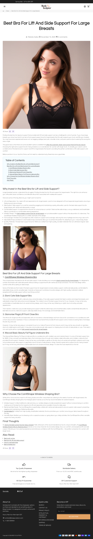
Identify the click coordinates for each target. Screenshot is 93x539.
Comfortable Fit (9, 411)
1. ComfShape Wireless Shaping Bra (19, 168)
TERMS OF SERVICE (45, 525)
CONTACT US (43, 508)
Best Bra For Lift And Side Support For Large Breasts (26, 11)
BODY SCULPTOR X (17, 535)
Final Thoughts (11, 178)
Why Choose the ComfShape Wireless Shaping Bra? (23, 176)
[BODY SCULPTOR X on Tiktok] (22, 491)
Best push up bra (9, 438)
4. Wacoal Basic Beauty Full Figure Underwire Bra (23, 174)
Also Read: (10, 180)
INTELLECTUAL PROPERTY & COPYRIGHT (43, 515)
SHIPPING (42, 522)
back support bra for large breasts (67, 280)
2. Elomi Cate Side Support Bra (17, 170)
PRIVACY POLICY (44, 510)
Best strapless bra (9, 444)
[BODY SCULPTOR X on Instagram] (20, 491)
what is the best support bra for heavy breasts (19, 425)
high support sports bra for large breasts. (34, 329)
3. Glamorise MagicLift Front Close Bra (20, 172)
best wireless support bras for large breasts (30, 213)
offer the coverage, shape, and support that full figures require (65, 145)
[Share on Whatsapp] (10, 131)
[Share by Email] (13, 131)
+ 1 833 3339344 (8, 521)
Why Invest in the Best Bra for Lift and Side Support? (23, 164)
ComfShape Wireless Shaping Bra (21, 277)
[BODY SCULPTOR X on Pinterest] (18, 491)
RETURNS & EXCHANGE (46, 520)
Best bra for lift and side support (14, 440)
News (7, 11)
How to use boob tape (11, 442)
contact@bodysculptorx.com (13, 518)
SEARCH (41, 505)
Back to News (47, 457)
